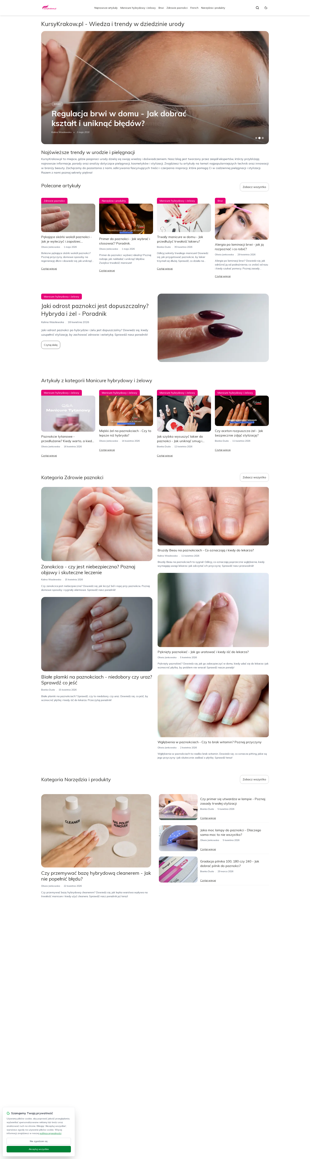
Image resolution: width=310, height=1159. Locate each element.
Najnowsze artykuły (106, 7)
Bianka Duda (164, 246)
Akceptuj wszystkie (39, 1149)
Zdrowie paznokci (177, 7)
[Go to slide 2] (259, 138)
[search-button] (257, 8)
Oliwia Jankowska (61, 132)
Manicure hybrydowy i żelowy (138, 7)
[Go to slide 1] (256, 138)
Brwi (161, 7)
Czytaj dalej (50, 344)
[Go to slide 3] (263, 138)
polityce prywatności (50, 1133)
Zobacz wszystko (254, 187)
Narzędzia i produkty (213, 7)
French (194, 7)
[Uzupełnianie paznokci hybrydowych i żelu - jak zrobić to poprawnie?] (155, 87)
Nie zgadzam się (39, 1141)
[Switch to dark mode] (266, 8)
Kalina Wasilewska (51, 579)
